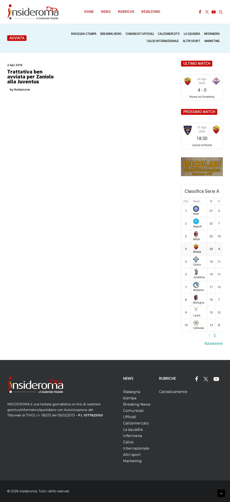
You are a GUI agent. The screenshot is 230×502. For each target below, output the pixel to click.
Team (196, 201)
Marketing (212, 41)
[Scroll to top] (221, 493)
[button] (200, 12)
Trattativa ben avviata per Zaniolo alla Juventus (30, 77)
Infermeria (212, 34)
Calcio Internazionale (163, 41)
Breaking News (111, 34)
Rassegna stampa (83, 34)
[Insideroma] (33, 12)
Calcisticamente (173, 392)
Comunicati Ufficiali (140, 34)
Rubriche (126, 12)
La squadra (192, 34)
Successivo (213, 343)
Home (89, 12)
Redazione (151, 12)
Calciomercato (169, 34)
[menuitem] (89, 12)
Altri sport (191, 41)
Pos (186, 201)
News (106, 12)
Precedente (190, 335)
